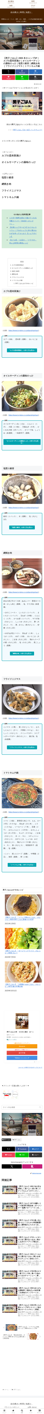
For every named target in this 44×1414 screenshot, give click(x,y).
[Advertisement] (22, 1365)
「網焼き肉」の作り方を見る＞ (22, 653)
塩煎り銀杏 (15, 271)
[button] (35, 77)
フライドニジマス (18, 277)
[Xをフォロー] (12, 1166)
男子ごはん (7, 1139)
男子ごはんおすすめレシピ (24, 283)
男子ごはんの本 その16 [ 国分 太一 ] (20, 1032)
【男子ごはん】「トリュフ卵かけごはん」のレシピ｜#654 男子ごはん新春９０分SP (23, 918)
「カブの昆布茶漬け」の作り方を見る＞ (22, 350)
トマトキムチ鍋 (17, 280)
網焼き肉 (15, 274)
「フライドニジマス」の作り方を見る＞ (22, 747)
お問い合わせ (32, 1407)
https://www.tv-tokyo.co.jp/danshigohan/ (23, 330)
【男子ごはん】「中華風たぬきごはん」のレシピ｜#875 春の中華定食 (23, 985)
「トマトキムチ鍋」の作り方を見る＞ (22, 865)
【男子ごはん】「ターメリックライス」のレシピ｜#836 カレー (23, 952)
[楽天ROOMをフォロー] (32, 1166)
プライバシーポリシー (11, 1407)
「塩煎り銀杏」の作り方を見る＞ (22, 527)
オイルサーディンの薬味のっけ (22, 268)
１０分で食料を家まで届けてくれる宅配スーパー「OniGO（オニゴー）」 (23, 221)
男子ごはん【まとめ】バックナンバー (27, 130)
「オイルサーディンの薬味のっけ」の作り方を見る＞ (22, 442)
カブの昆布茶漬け (18, 265)
